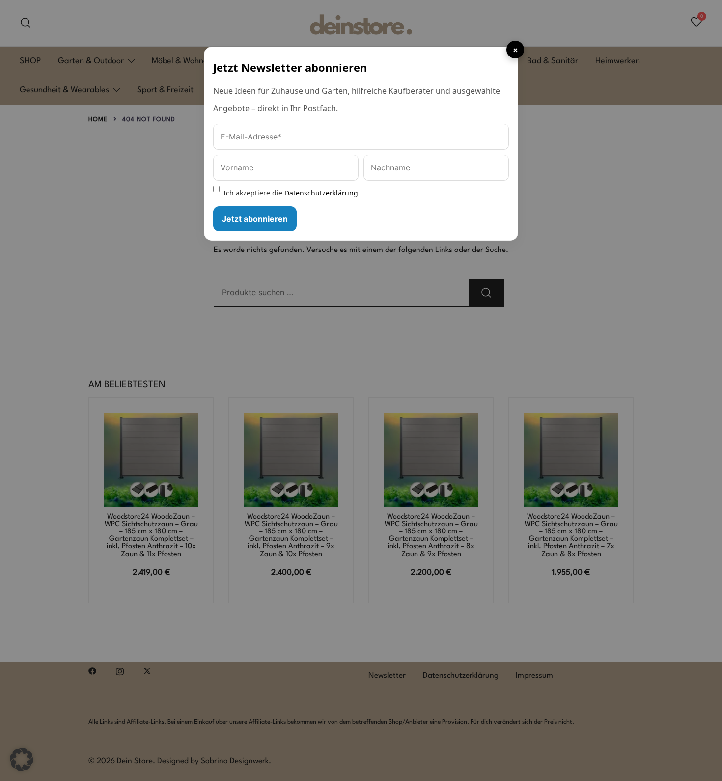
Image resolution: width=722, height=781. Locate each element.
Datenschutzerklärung (321, 192)
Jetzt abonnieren (255, 218)
